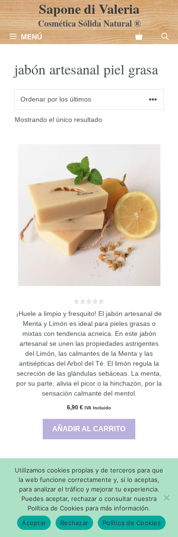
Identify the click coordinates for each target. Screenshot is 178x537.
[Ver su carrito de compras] (139, 37)
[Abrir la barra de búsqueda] (165, 37)
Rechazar (74, 523)
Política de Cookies (132, 523)
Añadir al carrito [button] (89, 429)
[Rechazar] (166, 497)
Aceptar (34, 523)
